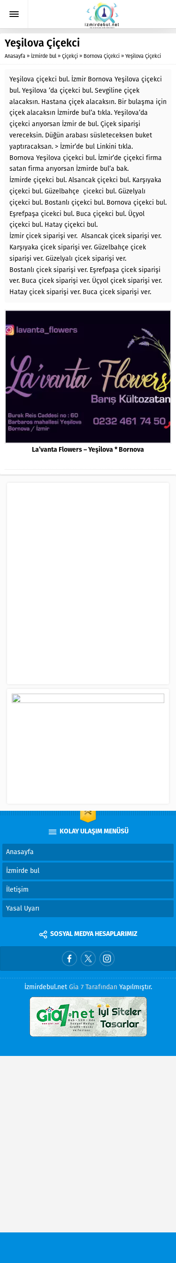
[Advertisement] (88, 587)
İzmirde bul (43, 56)
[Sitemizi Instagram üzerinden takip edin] (107, 958)
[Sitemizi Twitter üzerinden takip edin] (88, 958)
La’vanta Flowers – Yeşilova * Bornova (88, 450)
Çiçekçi (70, 56)
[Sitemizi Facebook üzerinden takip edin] (69, 958)
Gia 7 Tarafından (93, 987)
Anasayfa (15, 56)
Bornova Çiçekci (102, 56)
